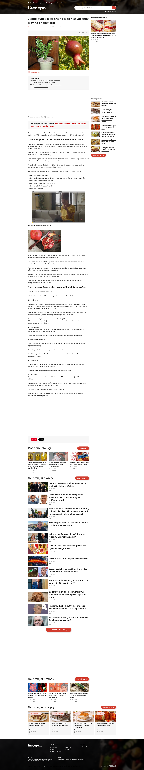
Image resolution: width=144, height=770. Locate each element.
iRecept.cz (30, 26)
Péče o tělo (50, 759)
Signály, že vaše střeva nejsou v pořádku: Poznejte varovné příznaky (37, 695)
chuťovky (82, 746)
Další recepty (97, 155)
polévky (87, 746)
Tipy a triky (30, 760)
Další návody (81, 679)
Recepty (38, 3)
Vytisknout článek (36, 72)
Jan (80, 33)
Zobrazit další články (58, 630)
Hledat (114, 7)
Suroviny (79, 759)
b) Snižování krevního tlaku (41, 87)
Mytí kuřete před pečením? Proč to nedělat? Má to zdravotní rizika (57, 464)
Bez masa (100, 713)
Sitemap (68, 749)
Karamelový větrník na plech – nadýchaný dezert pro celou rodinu (83, 725)
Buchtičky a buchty (35, 713)
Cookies (68, 747)
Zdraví (47, 760)
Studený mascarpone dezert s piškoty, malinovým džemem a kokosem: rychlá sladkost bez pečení (103, 35)
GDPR (54, 749)
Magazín (51, 3)
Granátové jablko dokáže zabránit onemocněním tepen (45, 80)
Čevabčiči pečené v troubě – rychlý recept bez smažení (108, 149)
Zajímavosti (74, 759)
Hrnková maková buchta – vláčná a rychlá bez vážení (107, 111)
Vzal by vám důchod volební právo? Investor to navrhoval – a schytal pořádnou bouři (66, 497)
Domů (32, 3)
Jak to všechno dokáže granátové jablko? (45, 82)
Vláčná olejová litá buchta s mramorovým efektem (109, 103)
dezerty (78, 713)
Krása (35, 759)
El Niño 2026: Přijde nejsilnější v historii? (68, 559)
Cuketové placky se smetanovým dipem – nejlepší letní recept (108, 134)
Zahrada (43, 760)
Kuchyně (45, 759)
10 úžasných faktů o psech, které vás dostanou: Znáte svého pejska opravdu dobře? (67, 594)
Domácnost (39, 759)
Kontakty (54, 747)
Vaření (39, 760)
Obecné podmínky (57, 751)
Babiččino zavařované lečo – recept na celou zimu (109, 127)
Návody (44, 3)
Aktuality (60, 759)
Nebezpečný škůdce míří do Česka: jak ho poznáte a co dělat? (79, 695)
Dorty (90, 746)
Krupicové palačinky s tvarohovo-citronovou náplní (109, 141)
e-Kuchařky (59, 3)
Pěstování (35, 760)
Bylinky (64, 759)
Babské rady (31, 759)
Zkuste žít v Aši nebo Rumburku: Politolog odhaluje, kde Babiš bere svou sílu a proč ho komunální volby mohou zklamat (69, 511)
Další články (83, 448)
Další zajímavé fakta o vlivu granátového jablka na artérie (46, 84)
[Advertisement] (58, 102)
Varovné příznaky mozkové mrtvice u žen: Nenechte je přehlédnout (57, 695)
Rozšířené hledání (110, 11)
